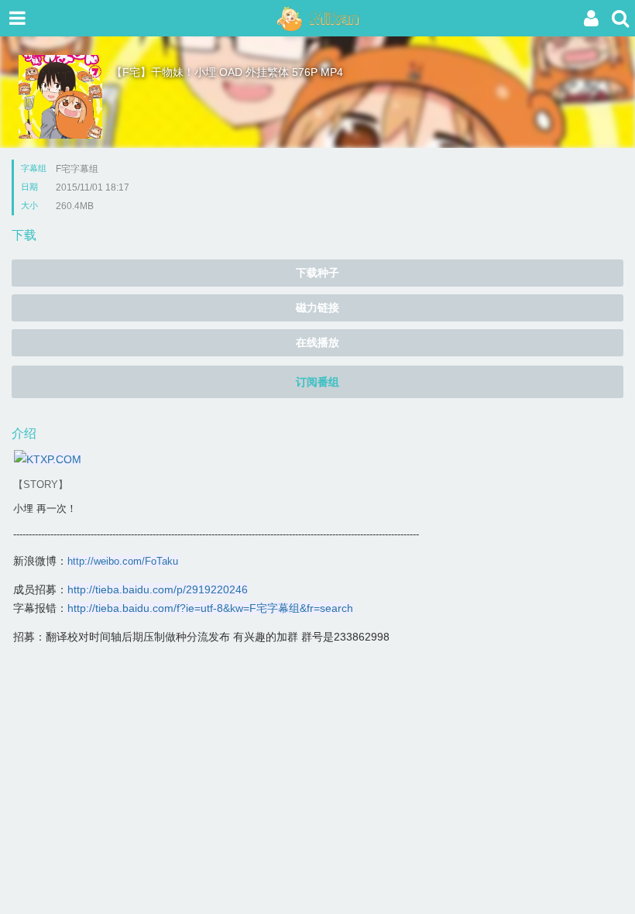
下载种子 (317, 272)
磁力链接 (317, 307)
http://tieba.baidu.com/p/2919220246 (157, 589)
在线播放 (317, 342)
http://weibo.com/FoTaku (122, 561)
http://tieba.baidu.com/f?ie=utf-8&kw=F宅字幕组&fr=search (210, 608)
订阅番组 (317, 382)
